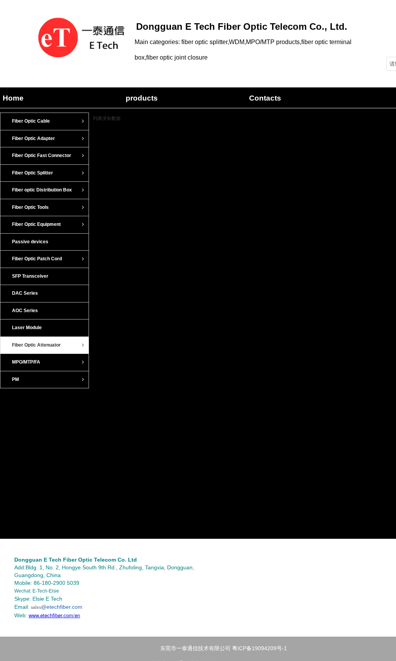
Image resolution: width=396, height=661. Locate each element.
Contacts (265, 98)
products (142, 98)
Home (13, 98)
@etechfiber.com (61, 607)
